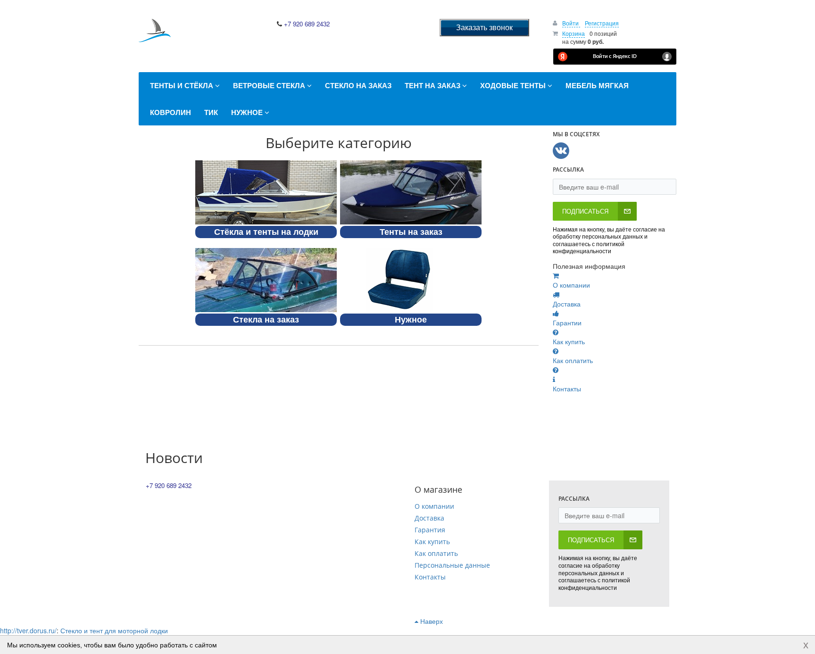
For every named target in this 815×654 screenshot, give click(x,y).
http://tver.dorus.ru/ (28, 630)
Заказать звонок (484, 27)
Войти (571, 23)
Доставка (429, 517)
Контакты (430, 576)
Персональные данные (452, 565)
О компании (434, 506)
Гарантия (430, 529)
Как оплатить (436, 553)
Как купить (432, 541)
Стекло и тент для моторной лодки (114, 630)
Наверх (430, 621)
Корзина (573, 33)
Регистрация (602, 23)
